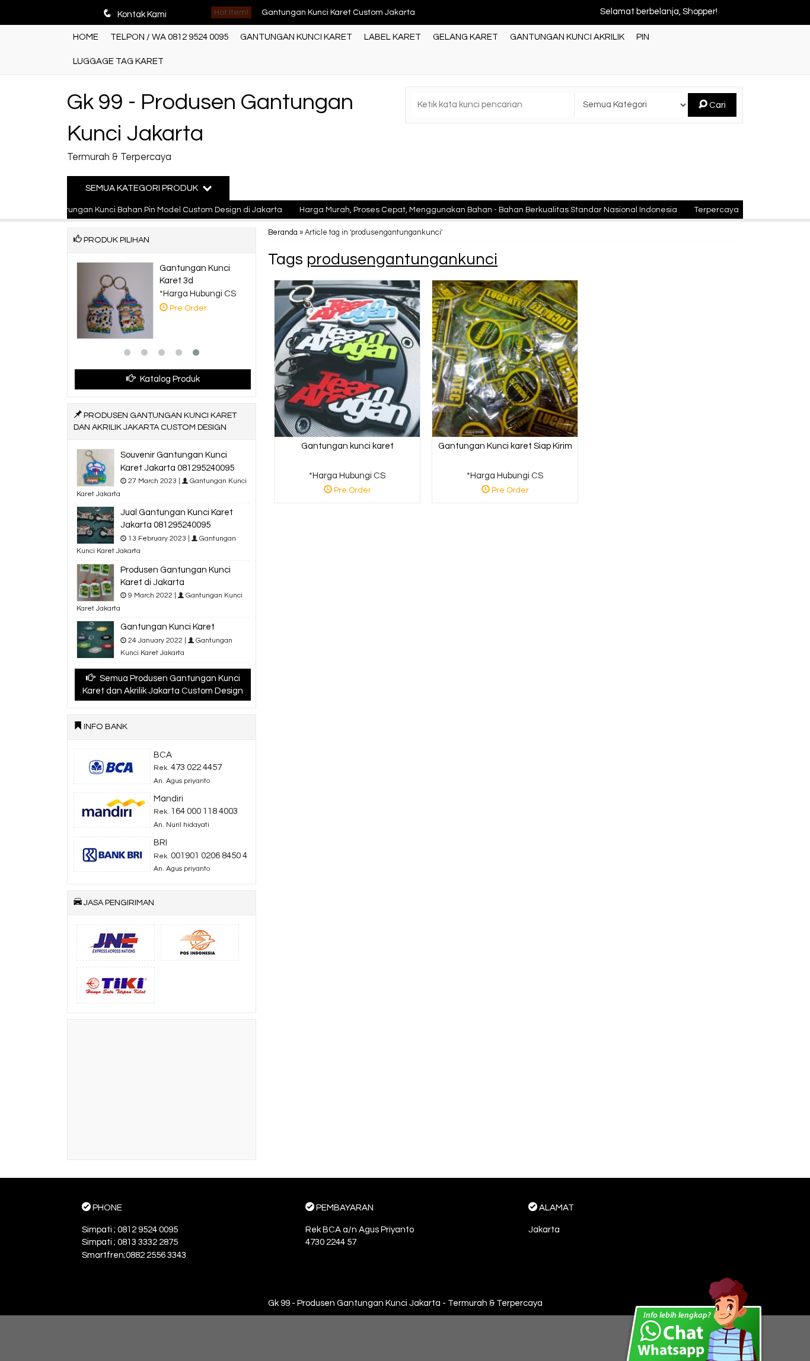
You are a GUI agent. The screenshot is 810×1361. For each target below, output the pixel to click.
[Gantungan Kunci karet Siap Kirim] (505, 358)
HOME (85, 37)
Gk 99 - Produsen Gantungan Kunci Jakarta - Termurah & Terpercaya (405, 1303)
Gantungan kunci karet (347, 446)
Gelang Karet (465, 37)
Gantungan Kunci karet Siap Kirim (505, 446)
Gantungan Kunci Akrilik (567, 37)
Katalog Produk (169, 379)
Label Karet (392, 37)
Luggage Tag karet (118, 61)
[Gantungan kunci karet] (347, 358)
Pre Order (351, 492)
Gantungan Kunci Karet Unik (315, 15)
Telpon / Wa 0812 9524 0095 (169, 37)
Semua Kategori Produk (142, 188)
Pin (642, 37)
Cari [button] (716, 105)
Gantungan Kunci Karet (296, 37)
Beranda (283, 233)
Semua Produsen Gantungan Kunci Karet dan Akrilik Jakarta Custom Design (162, 684)
